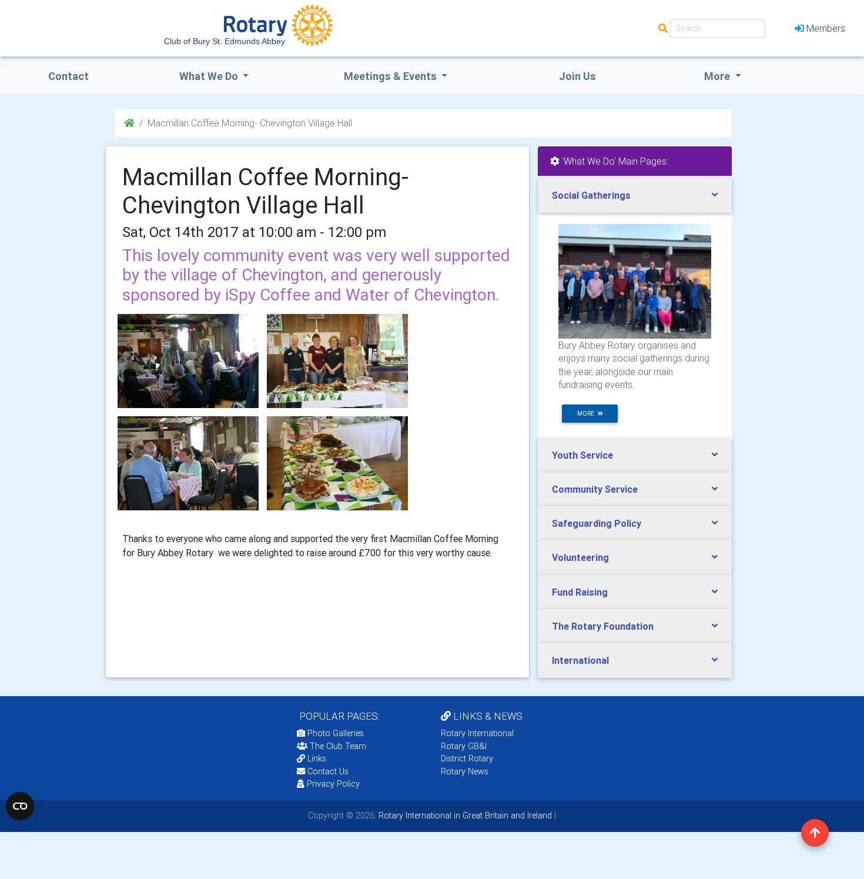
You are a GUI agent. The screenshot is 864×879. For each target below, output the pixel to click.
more (587, 413)
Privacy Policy (333, 783)
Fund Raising (580, 592)
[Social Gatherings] (634, 280)
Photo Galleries (334, 733)
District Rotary (467, 758)
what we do (209, 76)
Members (825, 28)
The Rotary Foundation (603, 626)
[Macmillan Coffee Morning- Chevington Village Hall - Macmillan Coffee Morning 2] (188, 463)
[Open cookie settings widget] (20, 806)
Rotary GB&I (464, 746)
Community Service (595, 489)
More (718, 76)
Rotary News (464, 771)
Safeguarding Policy (596, 523)
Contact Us (327, 771)
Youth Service (582, 455)
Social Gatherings (591, 195)
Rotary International (477, 733)
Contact (68, 76)
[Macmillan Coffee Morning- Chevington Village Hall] (188, 361)
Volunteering (580, 557)
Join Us (577, 76)
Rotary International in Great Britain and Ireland (464, 815)
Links (316, 758)
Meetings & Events (391, 76)
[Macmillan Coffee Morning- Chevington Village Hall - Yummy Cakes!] (337, 463)
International (580, 660)
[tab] (635, 195)
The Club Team (338, 746)
